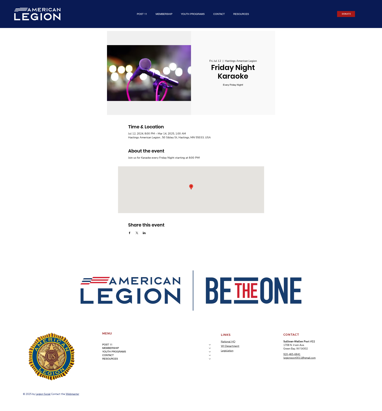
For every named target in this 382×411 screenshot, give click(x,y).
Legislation (227, 350)
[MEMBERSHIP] (210, 348)
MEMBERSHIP (110, 348)
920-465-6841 (291, 354)
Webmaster (72, 394)
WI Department (230, 346)
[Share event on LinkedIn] (144, 233)
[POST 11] (210, 345)
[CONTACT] (210, 355)
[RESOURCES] (210, 359)
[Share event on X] (136, 233)
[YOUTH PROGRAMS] (210, 352)
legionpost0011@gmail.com (299, 358)
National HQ (228, 341)
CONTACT (108, 355)
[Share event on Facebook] (129, 233)
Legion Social (43, 394)
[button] (142, 14)
